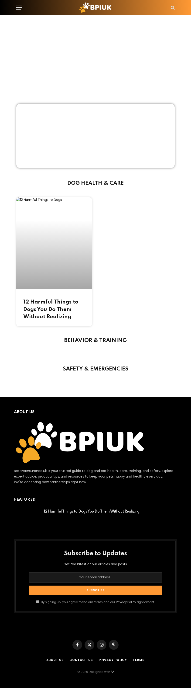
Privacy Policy (126, 602)
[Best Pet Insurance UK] (95, 7)
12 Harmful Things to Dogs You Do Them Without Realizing (50, 309)
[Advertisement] (95, 59)
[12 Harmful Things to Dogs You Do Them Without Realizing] (27, 518)
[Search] (172, 7)
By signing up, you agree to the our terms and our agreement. (97, 602)
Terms (139, 660)
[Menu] (19, 7)
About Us (55, 660)
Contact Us (81, 660)
